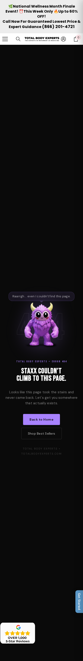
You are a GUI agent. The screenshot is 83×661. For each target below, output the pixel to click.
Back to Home (41, 419)
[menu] (5, 39)
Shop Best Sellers (41, 433)
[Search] (18, 39)
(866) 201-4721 (58, 26)
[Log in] (63, 39)
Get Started (79, 601)
